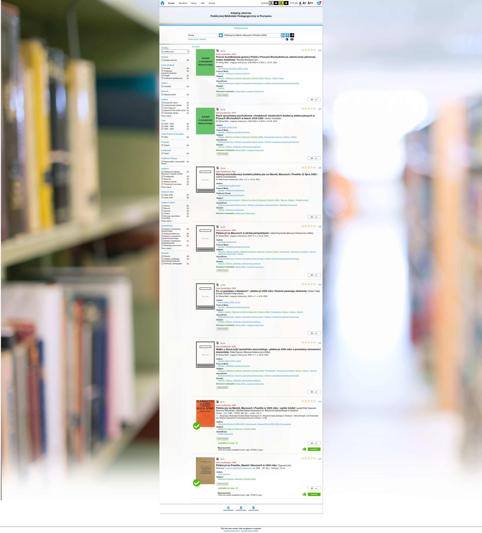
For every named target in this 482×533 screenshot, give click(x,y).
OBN (225, 413)
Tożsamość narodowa (299, 252)
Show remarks (222, 95)
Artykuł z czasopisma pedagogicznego (263, 205)
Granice (221, 78)
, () (245, 78)
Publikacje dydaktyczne (235, 190)
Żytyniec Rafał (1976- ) (229, 361)
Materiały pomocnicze (288, 205)
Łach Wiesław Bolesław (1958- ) (233, 69)
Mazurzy (221, 252)
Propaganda (284, 252)
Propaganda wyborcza (273, 137)
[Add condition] (287, 35)
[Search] (292, 35)
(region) (302, 200)
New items (183, 3)
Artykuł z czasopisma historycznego (249, 83)
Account (212, 3)
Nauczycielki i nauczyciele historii (231, 195)
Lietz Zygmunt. (224, 474)
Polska (275, 78)
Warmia (284, 200)
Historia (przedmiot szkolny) (229, 200)
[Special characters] (292, 39)
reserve (314, 449)
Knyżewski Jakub (227, 242)
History (194, 3)
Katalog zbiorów (241, 28)
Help (202, 3)
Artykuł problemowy (226, 83)
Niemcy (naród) (232, 252)
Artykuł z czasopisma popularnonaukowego (282, 83)
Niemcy (268, 78)
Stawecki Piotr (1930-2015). (274, 424)
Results (171, 3)
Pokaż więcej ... (167, 116)
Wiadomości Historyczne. (245, 213)
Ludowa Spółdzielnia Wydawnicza (239, 468)
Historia (221, 88)
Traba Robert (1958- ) (229, 302)
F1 (304, 3)
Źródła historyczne (225, 434)
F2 (310, 3)
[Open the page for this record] (206, 64)
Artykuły (221, 73)
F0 (300, 3)
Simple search (193, 39)
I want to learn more (231, 531)
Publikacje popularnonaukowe (238, 73)
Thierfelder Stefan (227, 127)
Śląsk (281, 78)
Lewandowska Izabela (229, 186)
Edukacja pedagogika (235, 210)
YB (281, 3)
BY (286, 3)
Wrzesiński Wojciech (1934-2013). (237, 424)
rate (319, 50)
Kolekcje (203, 39)
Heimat (221, 137)
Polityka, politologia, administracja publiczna (243, 147)
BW (276, 3)
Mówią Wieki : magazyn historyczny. (249, 91)
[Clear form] (287, 39)
